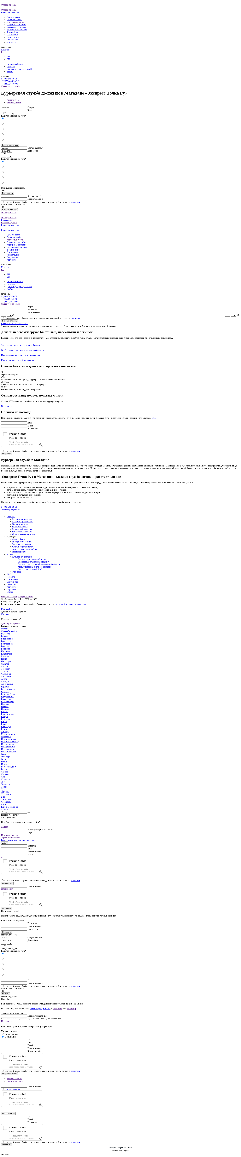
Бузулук (5, 691)
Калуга (4, 716)
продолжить (7, 883)
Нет (6, 827)
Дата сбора (32, 151)
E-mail (30, 426)
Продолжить (7, 193)
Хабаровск (6, 799)
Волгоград (6, 641)
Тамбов (4, 671)
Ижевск (5, 706)
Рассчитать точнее (10, 145)
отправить (6, 908)
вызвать (5, 994)
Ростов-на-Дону (8, 767)
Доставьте (6, 614)
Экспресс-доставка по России (32, 559)
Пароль (30, 832)
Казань (4, 711)
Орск (3, 759)
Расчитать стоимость (22, 519)
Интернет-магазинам (17, 29)
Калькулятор (13, 100)
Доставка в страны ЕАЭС (30, 569)
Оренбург (5, 756)
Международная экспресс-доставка (34, 567)
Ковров (4, 724)
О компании (12, 34)
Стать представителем (22, 547)
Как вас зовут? (34, 196)
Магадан (5, 49)
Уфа (3, 797)
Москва (4, 629)
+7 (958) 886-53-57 (10, 81)
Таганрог (5, 669)
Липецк (5, 731)
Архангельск (7, 684)
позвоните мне (8, 1114)
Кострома (5, 651)
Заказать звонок (14, 1078)
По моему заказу (12, 1034)
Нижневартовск (8, 739)
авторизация (7, 889)
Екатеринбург (7, 701)
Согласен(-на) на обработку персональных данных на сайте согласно (42, 202)
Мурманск (6, 736)
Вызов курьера (14, 102)
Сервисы (11, 516)
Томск (4, 787)
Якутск (4, 809)
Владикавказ (7, 639)
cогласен (231, 81)
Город (30, 1042)
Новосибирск (7, 749)
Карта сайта (6, 609)
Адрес (30, 306)
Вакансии (11, 584)
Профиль (11, 66)
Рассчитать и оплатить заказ (14, 323)
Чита (3, 804)
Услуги (10, 554)
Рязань (4, 769)
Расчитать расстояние (22, 521)
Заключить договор (21, 544)
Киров (4, 721)
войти (4, 843)
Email (30, 854)
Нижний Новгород (10, 741)
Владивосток (7, 696)
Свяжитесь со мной (10, 86)
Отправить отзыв (9, 1074)
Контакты (11, 42)
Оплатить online (14, 19)
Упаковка (16, 572)
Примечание (33, 929)
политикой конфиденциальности (71, 604)
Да (2, 623)
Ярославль (6, 676)
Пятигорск (6, 661)
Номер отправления (36, 1016)
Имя (29, 423)
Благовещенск (8, 689)
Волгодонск (7, 644)
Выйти (10, 71)
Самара (4, 772)
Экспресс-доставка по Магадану (33, 562)
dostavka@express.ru (10, 509)
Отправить (6, 406)
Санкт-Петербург (9, 631)
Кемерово (5, 719)
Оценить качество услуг (23, 534)
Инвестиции (13, 37)
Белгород (5, 634)
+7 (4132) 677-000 (9, 84)
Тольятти (5, 784)
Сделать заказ (13, 17)
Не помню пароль (9, 835)
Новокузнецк (7, 744)
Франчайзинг (13, 32)
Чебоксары (6, 802)
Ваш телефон (33, 312)
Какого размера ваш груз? (13, 116)
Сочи (3, 777)
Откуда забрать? (35, 148)
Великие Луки (8, 694)
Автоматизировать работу (24, 549)
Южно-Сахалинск (9, 807)
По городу (9, 113)
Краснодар (6, 726)
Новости (11, 577)
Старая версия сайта (16, 24)
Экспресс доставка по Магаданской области (39, 564)
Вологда (5, 646)
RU (2, 52)
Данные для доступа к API (19, 69)
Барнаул (5, 686)
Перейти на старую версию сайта (17, 596)
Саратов (5, 664)
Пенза (4, 659)
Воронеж (5, 649)
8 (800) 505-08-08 (9, 79)
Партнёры (11, 589)
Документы (12, 39)
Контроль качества (15, 22)
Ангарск (5, 681)
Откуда (30, 107)
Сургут (4, 666)
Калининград (7, 714)
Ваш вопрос (33, 428)
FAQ (154, 418)
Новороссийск (8, 746)
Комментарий (34, 1051)
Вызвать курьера (9, 210)
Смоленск (6, 774)
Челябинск (6, 674)
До (238, 315)
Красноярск (6, 654)
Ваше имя (32, 309)
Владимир (6, 699)
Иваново (5, 704)
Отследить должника (22, 531)
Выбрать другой (12, 623)
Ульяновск (6, 794)
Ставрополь (6, 779)
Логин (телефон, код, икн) (39, 829)
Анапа (4, 679)
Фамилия (31, 846)
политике (231, 78)
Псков (4, 764)
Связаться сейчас (12, 1089)
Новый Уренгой (8, 751)
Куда (29, 110)
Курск (4, 729)
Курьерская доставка (16, 27)
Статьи (10, 592)
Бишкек (5, 636)
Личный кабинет (15, 64)
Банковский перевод (22, 529)
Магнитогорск (8, 734)
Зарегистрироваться (10, 837)
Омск (3, 754)
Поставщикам (19, 552)
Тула (3, 789)
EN (8, 59)
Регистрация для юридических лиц (18, 840)
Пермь (4, 762)
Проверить (6, 1021)
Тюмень (5, 792)
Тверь (4, 782)
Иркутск (5, 709)
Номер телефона (35, 199)
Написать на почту (16, 1081)
